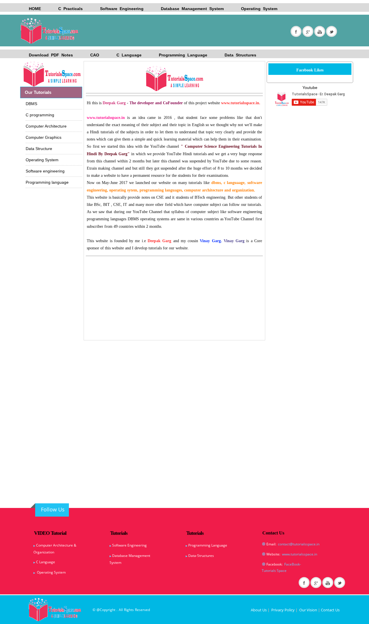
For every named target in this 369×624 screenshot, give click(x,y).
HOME (35, 8)
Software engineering (45, 171)
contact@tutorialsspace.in (298, 544)
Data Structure (39, 148)
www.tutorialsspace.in (299, 554)
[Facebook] (296, 31)
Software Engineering (122, 8)
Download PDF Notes (51, 55)
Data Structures (240, 55)
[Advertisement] (171, 272)
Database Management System (192, 8)
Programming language (47, 182)
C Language (129, 55)
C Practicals (70, 8)
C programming (40, 115)
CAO (94, 55)
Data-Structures (201, 555)
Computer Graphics (43, 137)
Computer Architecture (46, 126)
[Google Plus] (307, 31)
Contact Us (330, 609)
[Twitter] (331, 31)
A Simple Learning (55, 31)
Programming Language (183, 55)
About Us (259, 609)
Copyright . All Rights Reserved (125, 609)
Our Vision (308, 609)
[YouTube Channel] (319, 31)
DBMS (31, 103)
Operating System (259, 8)
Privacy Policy (283, 609)
